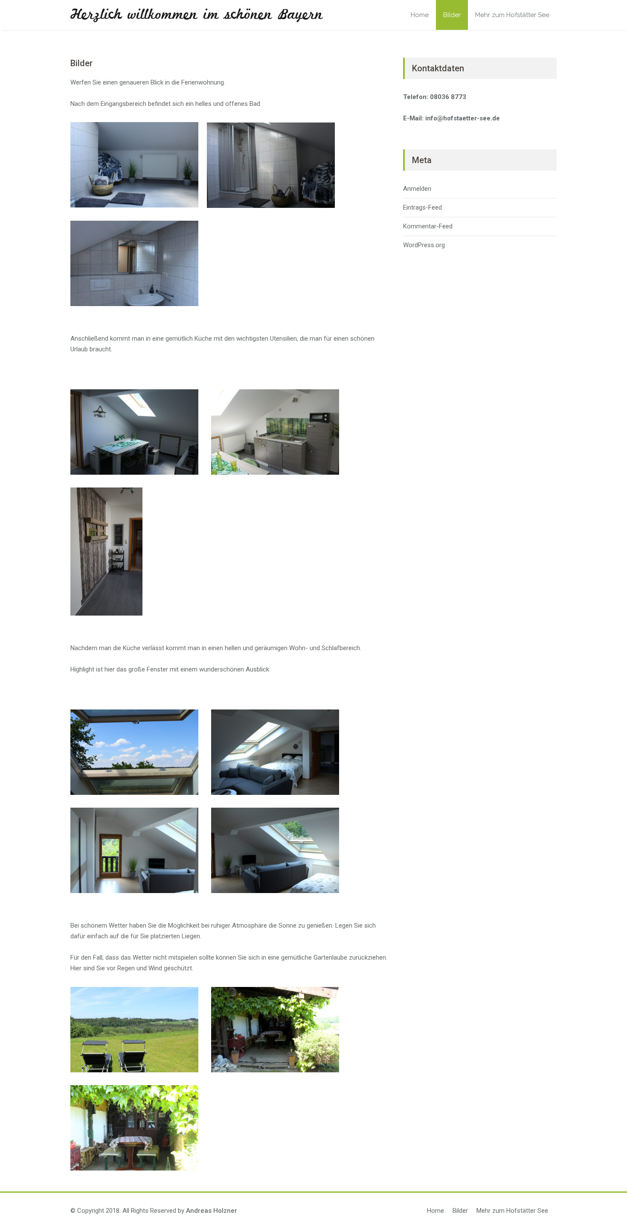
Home (420, 15)
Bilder (452, 15)
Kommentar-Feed (428, 226)
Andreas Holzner (211, 1210)
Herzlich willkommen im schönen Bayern (196, 15)
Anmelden (417, 189)
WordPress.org (424, 245)
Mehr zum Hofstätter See (512, 15)
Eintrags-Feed (422, 207)
